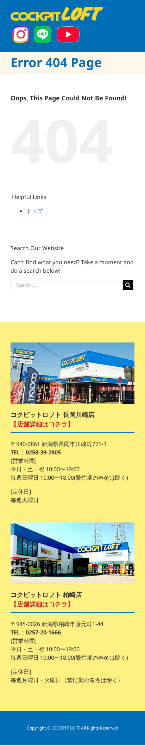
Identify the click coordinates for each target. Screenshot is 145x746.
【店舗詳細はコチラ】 (42, 424)
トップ (34, 211)
